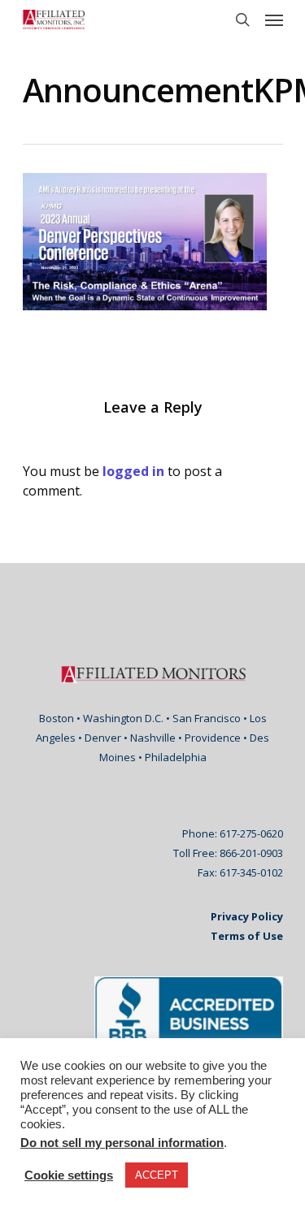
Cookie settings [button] (68, 1175)
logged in (133, 471)
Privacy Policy (247, 916)
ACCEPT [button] (156, 1175)
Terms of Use (247, 935)
